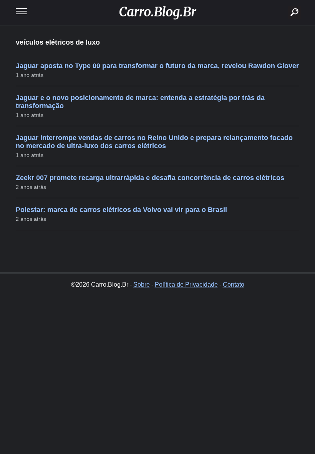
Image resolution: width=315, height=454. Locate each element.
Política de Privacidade (186, 284)
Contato (233, 284)
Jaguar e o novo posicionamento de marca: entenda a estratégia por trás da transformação (140, 102)
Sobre (141, 284)
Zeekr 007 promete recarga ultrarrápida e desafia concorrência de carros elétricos (150, 178)
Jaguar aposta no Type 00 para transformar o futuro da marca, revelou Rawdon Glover (157, 66)
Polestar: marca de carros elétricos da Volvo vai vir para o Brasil (121, 210)
